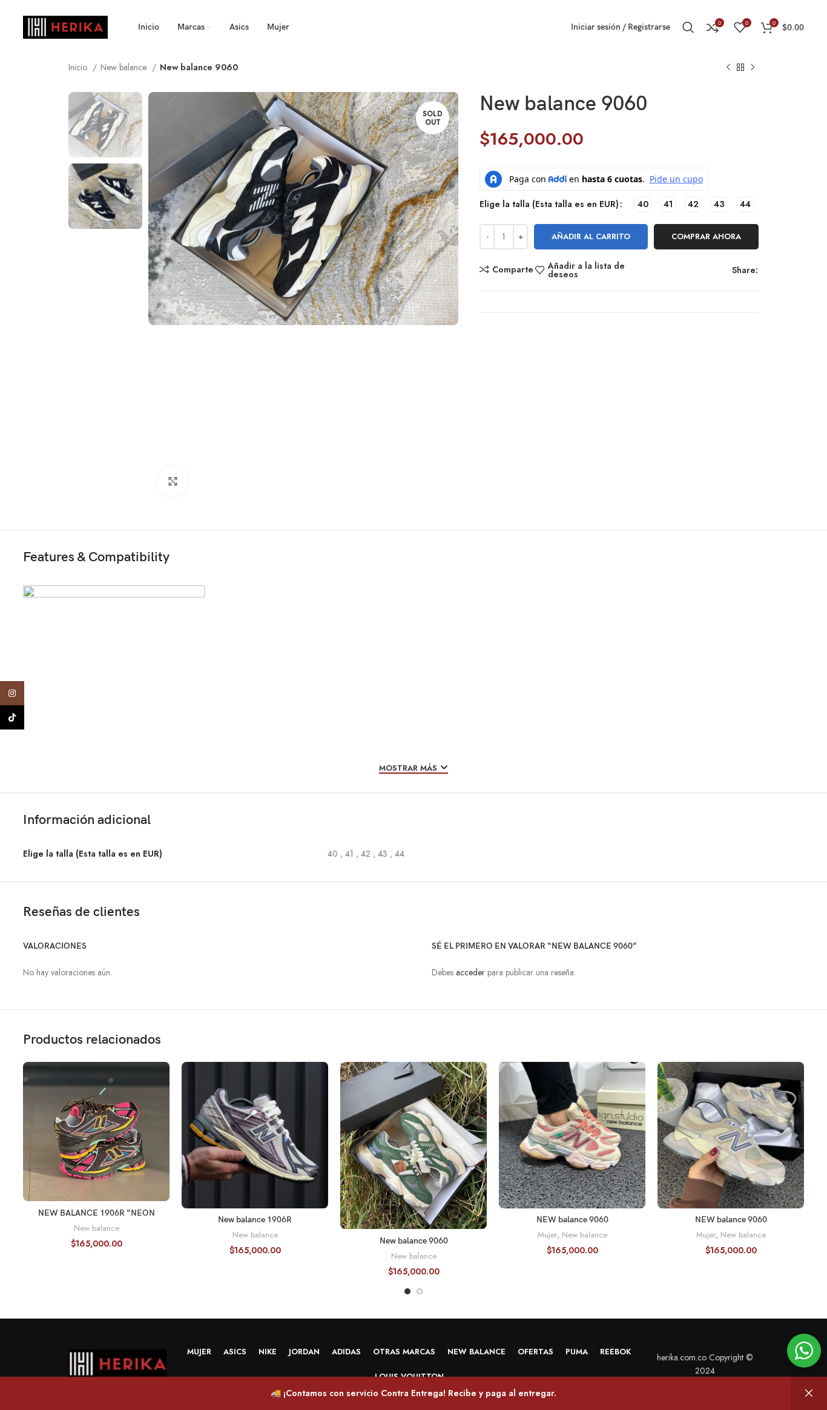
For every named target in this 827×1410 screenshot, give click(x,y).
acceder (470, 972)
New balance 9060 (414, 1241)
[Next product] (752, 68)
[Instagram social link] (12, 693)
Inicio (79, 67)
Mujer (547, 1235)
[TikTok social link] (12, 717)
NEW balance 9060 (572, 1219)
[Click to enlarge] (172, 481)
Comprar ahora (706, 236)
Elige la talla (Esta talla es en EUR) (549, 204)
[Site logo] (65, 26)
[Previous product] (728, 68)
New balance (124, 67)
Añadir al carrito (591, 236)
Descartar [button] (809, 1393)
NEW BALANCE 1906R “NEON (96, 1213)
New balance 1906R (255, 1219)
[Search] (688, 27)
